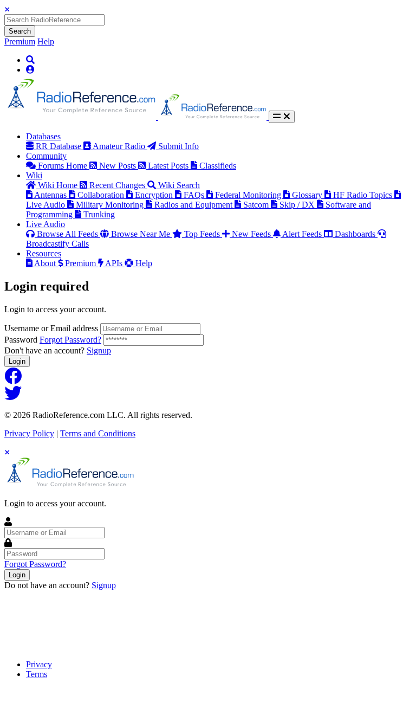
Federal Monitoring (249, 194)
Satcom (257, 204)
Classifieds (217, 165)
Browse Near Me (141, 234)
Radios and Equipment (194, 204)
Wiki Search (179, 185)
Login (17, 361)
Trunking (99, 214)
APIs (115, 263)
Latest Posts (169, 165)
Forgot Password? (70, 339)
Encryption (155, 194)
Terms (36, 674)
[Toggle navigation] (282, 117)
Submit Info (178, 146)
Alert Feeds (303, 234)
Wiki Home (59, 185)
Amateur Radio (120, 146)
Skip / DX (298, 204)
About (46, 263)
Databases (43, 136)
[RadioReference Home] (81, 116)
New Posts (118, 165)
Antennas (51, 194)
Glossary (308, 194)
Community (46, 155)
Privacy (39, 664)
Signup (99, 350)
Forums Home (63, 165)
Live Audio (45, 224)
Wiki (34, 175)
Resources (43, 253)
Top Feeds (203, 234)
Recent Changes (118, 185)
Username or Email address (51, 328)
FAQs (195, 194)
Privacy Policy (29, 433)
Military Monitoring (111, 204)
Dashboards (356, 234)
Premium (19, 41)
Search (20, 31)
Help (45, 41)
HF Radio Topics (363, 194)
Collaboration (101, 194)
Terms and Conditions (97, 433)
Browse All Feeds (68, 234)
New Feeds (252, 234)
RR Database (59, 146)
